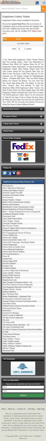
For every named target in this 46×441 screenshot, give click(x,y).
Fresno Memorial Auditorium (13, 249)
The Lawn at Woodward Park (13, 327)
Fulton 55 (6, 256)
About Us (11, 409)
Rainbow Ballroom (9, 292)
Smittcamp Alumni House (12, 308)
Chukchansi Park (9, 216)
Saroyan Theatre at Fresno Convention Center (20, 301)
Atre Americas (8, 197)
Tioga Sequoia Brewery (11, 334)
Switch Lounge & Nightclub (13, 315)
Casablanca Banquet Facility (13, 214)
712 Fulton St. (8, 186)
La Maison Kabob (9, 268)
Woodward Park (8, 351)
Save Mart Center (9, 304)
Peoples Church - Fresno (12, 289)
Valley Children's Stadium (12, 344)
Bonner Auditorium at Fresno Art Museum (18, 209)
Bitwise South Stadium (11, 205)
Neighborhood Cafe (10, 280)
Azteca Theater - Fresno (12, 200)
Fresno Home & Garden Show (14, 247)
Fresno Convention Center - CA (14, 240)
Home (3, 409)
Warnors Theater (9, 348)
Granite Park (7, 259)
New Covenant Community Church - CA (17, 282)
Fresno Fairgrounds (10, 245)
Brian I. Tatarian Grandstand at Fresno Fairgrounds (21, 212)
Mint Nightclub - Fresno (11, 278)
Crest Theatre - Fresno (11, 221)
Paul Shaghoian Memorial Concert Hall (17, 287)
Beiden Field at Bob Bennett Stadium (16, 202)
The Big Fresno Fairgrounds (13, 318)
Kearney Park (8, 266)
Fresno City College (10, 238)
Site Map (31, 409)
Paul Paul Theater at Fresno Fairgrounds (18, 285)
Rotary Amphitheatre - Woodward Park (17, 296)
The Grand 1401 (9, 322)
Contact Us (21, 409)
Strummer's (7, 311)
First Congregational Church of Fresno (17, 233)
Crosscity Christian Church (12, 223)
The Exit (6, 320)
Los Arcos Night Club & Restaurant (15, 271)
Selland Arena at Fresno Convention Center (19, 306)
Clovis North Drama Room (12, 219)
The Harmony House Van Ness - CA (16, 325)
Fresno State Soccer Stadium (14, 252)
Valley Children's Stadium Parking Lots (17, 346)
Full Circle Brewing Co (11, 254)
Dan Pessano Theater (11, 226)
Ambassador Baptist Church (13, 190)
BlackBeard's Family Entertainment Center (18, 207)
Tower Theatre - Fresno (11, 339)
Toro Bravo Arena (9, 337)
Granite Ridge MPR (10, 261)
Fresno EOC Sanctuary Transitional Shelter (19, 242)
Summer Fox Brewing (11, 313)
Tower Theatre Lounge (11, 341)
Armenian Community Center (13, 195)
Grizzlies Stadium (9, 263)
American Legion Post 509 (12, 193)
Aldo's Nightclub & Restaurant (14, 188)
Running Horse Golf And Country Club (17, 299)
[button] (23, 109)
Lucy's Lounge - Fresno (11, 273)
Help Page (41, 409)
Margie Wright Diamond (11, 275)
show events (21, 49)
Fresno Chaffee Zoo (10, 235)
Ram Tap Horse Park (10, 294)
